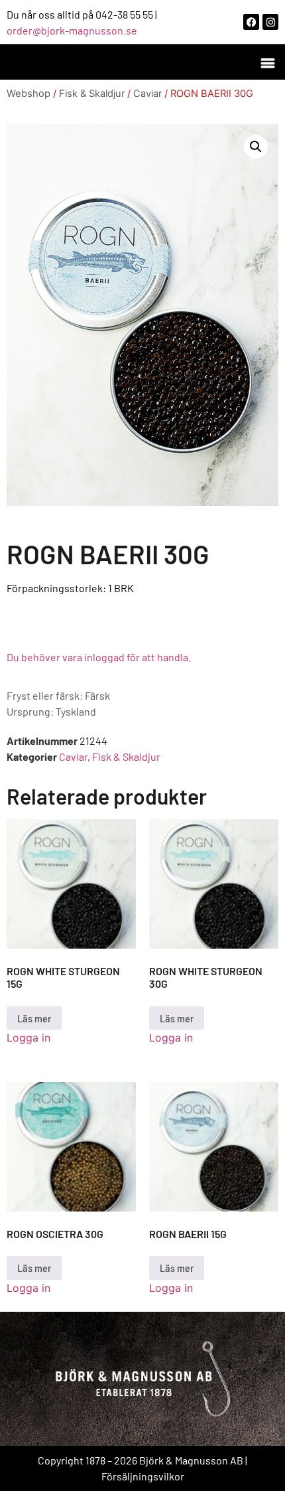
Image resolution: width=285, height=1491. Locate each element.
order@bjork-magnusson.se (72, 30)
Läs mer (34, 1018)
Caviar (147, 94)
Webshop (28, 94)
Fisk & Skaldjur (92, 94)
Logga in (28, 1037)
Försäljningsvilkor (142, 1476)
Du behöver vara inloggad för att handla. (99, 657)
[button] (267, 62)
